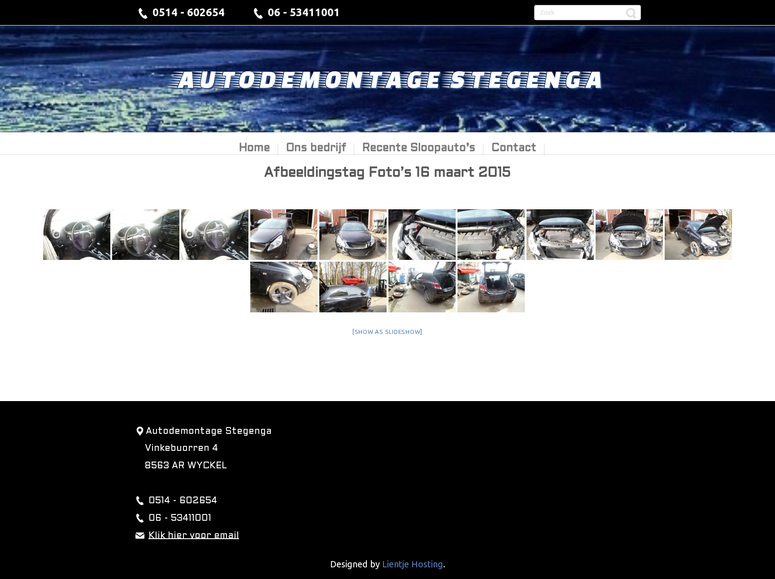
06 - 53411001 (304, 12)
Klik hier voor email (193, 535)
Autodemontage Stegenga (387, 78)
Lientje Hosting (412, 564)
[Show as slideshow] (387, 331)
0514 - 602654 (188, 12)
